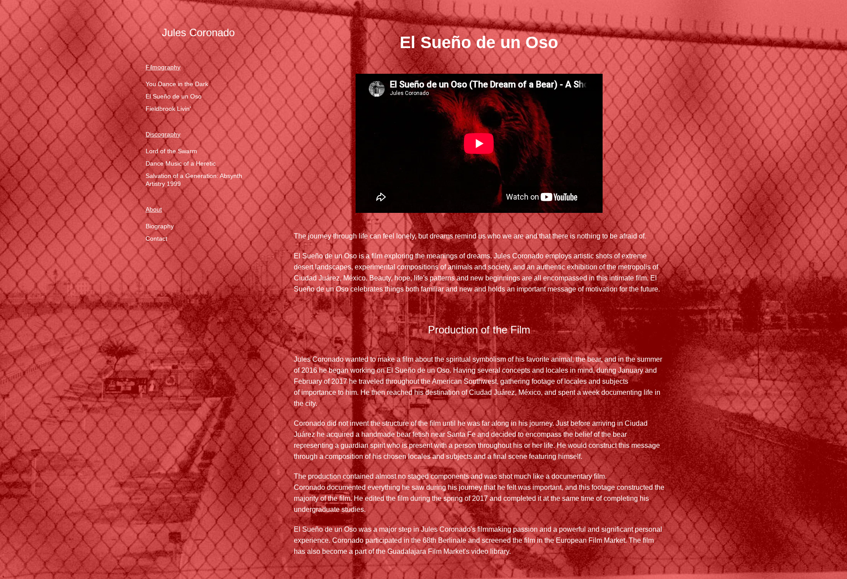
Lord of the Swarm (171, 151)
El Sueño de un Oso (174, 96)
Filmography (163, 67)
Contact (156, 238)
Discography (163, 134)
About (154, 209)
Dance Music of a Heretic (181, 163)
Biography (160, 226)
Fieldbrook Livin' (168, 108)
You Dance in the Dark (177, 83)
